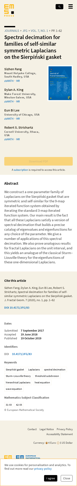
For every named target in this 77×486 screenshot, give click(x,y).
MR (18, 80)
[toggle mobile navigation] (70, 6)
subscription (21, 169)
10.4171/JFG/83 (22, 354)
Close (66, 478)
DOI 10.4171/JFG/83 (16, 307)
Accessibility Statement (59, 434)
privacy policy (43, 469)
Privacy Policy (65, 429)
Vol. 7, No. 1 (39, 31)
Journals (11, 31)
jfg (24, 31)
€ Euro (52, 442)
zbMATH (8, 80)
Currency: (38, 442)
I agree (50, 478)
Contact (32, 429)
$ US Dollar (66, 442)
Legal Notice (47, 429)
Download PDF (38, 161)
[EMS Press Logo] (9, 10)
